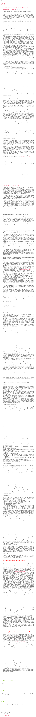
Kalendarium (22, 4)
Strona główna (4, 4)
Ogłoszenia (27, 4)
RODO (10, 9)
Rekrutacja (17, 4)
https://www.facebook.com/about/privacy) (11, 185)
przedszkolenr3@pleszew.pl (28, 25)
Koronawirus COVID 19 (16, 9)
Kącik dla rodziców (5, 9)
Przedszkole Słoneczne (8, 715)
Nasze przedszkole (11, 4)
